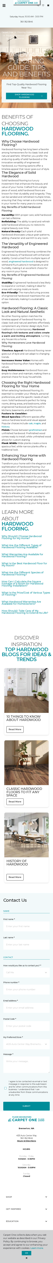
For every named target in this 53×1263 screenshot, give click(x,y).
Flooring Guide (24, 32)
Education (12, 1221)
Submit (26, 1106)
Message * (8, 1054)
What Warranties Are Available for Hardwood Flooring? (22, 555)
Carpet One (7, 32)
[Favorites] (43, 5)
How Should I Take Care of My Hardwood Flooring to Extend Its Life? (25, 611)
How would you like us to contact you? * (22, 966)
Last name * (9, 937)
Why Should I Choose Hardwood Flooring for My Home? (22, 537)
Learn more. (36, 1248)
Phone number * (11, 982)
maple (37, 423)
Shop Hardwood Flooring (24, 95)
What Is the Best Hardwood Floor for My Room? (24, 564)
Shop (9, 1197)
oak (31, 423)
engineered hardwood (21, 261)
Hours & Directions (26, 1141)
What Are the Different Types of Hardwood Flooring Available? (21, 546)
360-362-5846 (26, 21)
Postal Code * (9, 1019)
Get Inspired (13, 1209)
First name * (9, 919)
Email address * (10, 1001)
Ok (26, 1253)
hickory (6, 426)
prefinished (35, 430)
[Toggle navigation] (4, 5)
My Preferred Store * (13, 1037)
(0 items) (48, 5)
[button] (38, 5)
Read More (15, 729)
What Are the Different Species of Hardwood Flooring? (22, 573)
